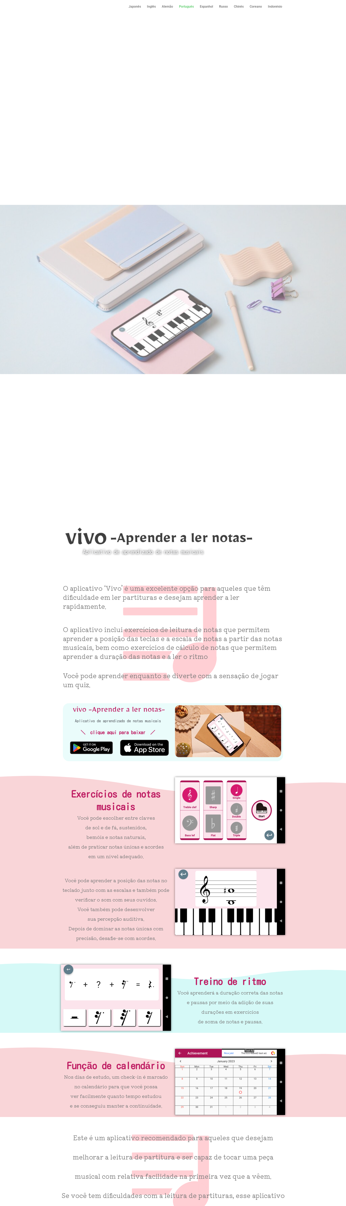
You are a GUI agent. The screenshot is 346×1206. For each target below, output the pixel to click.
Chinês (239, 6)
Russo (223, 6)
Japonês (135, 6)
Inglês (151, 6)
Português (186, 6)
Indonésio (275, 6)
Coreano (256, 6)
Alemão (167, 6)
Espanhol (206, 6)
